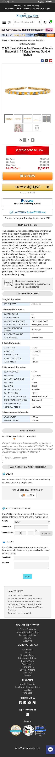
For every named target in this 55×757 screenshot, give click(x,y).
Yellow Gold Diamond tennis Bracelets (25, 604)
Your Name (6, 526)
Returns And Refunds (28, 658)
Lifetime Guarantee (27, 629)
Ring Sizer (27, 690)
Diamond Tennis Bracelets (20, 596)
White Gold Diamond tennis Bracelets (25, 598)
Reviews (27, 638)
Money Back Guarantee (27, 632)
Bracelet (39, 40)
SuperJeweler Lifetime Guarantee (30, 284)
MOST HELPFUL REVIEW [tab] (13, 436)
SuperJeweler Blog (27, 710)
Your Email (6, 557)
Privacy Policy (27, 661)
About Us (27, 641)
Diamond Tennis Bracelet (19, 613)
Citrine (31, 40)
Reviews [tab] (31, 436)
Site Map (27, 673)
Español (49, 2)
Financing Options (27, 635)
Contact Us (27, 649)
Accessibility (27, 664)
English (41, 2)
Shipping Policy (27, 655)
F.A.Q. (27, 652)
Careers (27, 675)
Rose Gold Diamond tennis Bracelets (24, 601)
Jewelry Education (27, 684)
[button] (27, 189)
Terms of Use (27, 667)
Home (4, 40)
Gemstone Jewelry (18, 40)
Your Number (7, 532)
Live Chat (30, 495)
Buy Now (27, 176)
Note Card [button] (27, 693)
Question (5, 563)
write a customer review (15, 458)
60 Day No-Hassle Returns (27, 287)
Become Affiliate (27, 670)
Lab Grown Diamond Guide (27, 687)
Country (5, 521)
